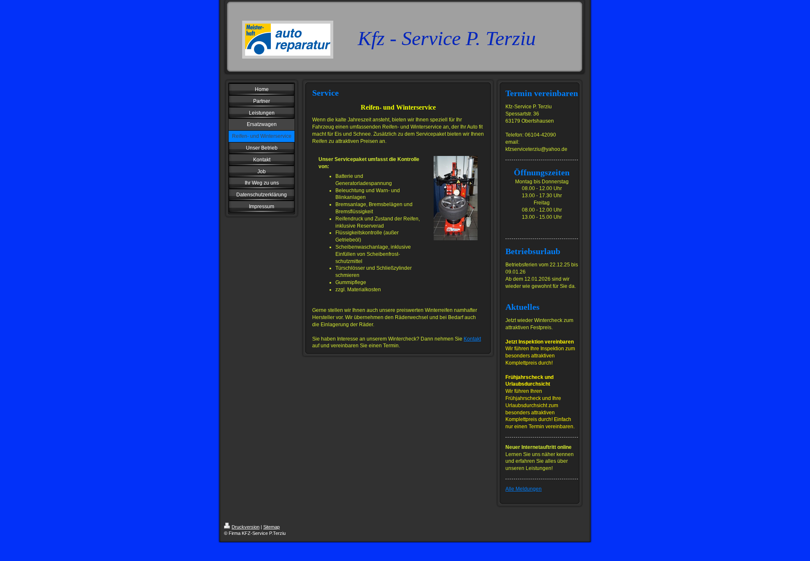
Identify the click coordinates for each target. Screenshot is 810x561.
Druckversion (245, 526)
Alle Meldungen (523, 489)
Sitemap (271, 526)
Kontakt (472, 339)
